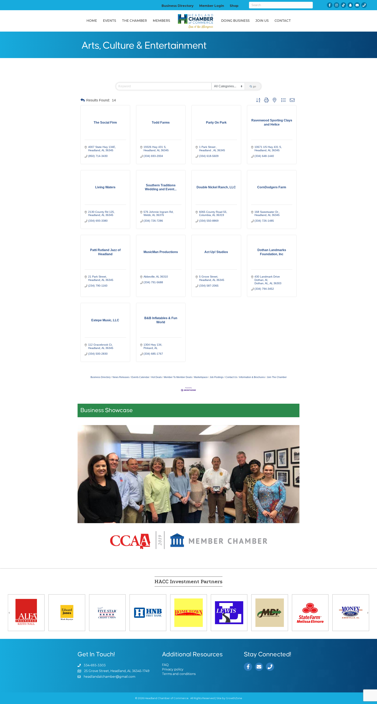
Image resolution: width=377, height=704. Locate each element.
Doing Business (235, 21)
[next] (289, 479)
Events (109, 21)
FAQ (165, 665)
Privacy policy (172, 669)
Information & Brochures (252, 377)
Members (161, 21)
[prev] (87, 479)
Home (91, 21)
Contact (283, 21)
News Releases (121, 377)
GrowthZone (234, 698)
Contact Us (231, 377)
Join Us (262, 21)
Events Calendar (140, 377)
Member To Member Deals (178, 377)
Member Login (211, 5)
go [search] (254, 86)
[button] (83, 100)
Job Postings (216, 377)
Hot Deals (156, 377)
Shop (234, 5)
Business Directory (178, 5)
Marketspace (201, 377)
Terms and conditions (179, 674)
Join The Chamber (277, 377)
